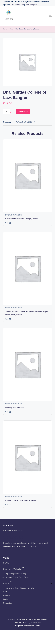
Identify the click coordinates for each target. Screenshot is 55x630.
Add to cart (23, 111)
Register (6, 595)
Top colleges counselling (15, 574)
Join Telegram (31, 5)
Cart (5, 592)
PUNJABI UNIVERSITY (25, 122)
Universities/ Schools (12, 569)
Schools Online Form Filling (17, 577)
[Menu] (50, 16)
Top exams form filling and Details (19, 588)
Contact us (7, 603)
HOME (6, 563)
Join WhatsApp (17, 5)
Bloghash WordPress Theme (27, 626)
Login (5, 599)
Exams (6, 583)
